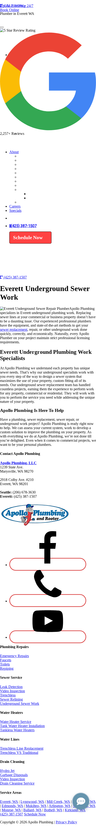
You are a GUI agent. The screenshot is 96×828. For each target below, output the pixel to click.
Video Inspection (31, 147)
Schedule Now (28, 237)
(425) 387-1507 (24, 226)
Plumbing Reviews (42, 194)
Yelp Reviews (38, 198)
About (14, 152)
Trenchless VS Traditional (19, 753)
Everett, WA (9, 802)
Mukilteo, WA (36, 806)
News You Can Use (33, 177)
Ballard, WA (32, 810)
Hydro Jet (7, 771)
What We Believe (32, 164)
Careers (15, 206)
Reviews (25, 190)
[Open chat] (81, 801)
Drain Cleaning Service (17, 783)
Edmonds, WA (12, 806)
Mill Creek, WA (58, 802)
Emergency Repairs (14, 656)
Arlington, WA (59, 806)
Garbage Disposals (14, 775)
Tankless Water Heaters (17, 730)
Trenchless (8, 695)
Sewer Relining (11, 699)
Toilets (5, 664)
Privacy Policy (66, 822)
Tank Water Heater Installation (22, 726)
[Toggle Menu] (2, 27)
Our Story (26, 160)
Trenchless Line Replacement (21, 748)
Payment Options (31, 181)
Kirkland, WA (75, 810)
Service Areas (29, 173)
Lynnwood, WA (32, 802)
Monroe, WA (11, 810)
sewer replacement (13, 329)
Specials (25, 185)
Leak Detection (30, 143)
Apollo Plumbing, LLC (18, 463)
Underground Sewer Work (19, 703)
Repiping (7, 668)
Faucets (5, 660)
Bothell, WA (53, 810)
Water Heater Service (15, 722)
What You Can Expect (35, 169)
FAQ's (23, 202)
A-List (23, 156)
